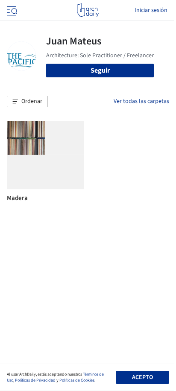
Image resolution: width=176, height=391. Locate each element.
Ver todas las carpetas (141, 101)
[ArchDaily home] (88, 10)
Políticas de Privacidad (35, 380)
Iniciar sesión (151, 10)
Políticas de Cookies (76, 380)
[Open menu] (11, 10)
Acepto (142, 377)
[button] (27, 102)
